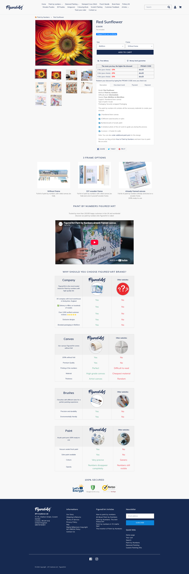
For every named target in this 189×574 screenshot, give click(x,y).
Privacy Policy (71, 522)
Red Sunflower (58, 17)
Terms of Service (72, 519)
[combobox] (158, 7)
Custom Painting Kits (134, 548)
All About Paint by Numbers (106, 517)
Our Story (70, 514)
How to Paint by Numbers (125, 139)
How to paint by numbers (105, 514)
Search (128, 540)
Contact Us (70, 532)
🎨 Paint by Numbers (42, 17)
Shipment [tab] (148, 85)
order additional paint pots (121, 135)
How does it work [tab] (119, 85)
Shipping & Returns (73, 517)
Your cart (129, 538)
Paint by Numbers (133, 543)
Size (98, 42)
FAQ (67, 525)
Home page (130, 535)
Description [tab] (103, 85)
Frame (128, 42)
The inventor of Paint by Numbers (109, 529)
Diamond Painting (132, 545)
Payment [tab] (135, 85)
